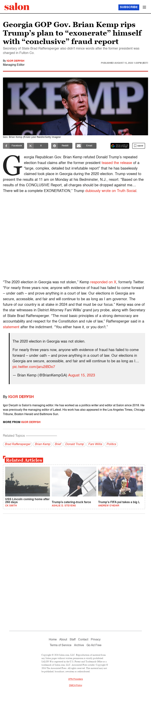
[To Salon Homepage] (16, 6)
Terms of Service (60, 645)
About (63, 639)
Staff (73, 639)
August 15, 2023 (81, 375)
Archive (79, 645)
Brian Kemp (42, 444)
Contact (83, 639)
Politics (111, 444)
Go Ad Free (94, 645)
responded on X (103, 282)
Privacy (96, 639)
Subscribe (129, 7)
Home (53, 639)
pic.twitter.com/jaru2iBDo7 (34, 367)
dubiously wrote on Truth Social (110, 191)
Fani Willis (95, 444)
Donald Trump (74, 444)
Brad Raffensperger (17, 444)
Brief (58, 444)
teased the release (117, 163)
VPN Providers (75, 679)
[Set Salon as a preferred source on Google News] (119, 146)
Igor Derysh (15, 61)
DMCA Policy (75, 685)
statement (11, 327)
